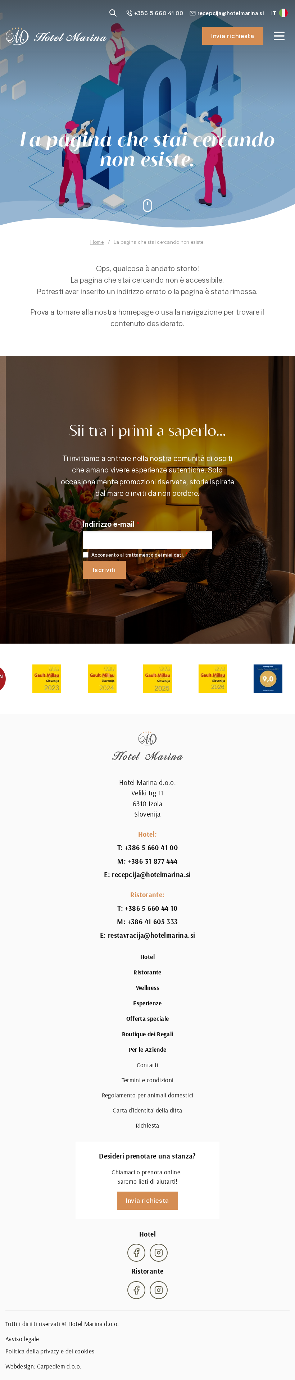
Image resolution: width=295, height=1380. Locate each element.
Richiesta (147, 1125)
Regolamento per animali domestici (147, 1095)
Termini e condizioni (148, 1080)
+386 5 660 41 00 (151, 848)
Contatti (148, 1065)
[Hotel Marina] (56, 36)
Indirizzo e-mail (109, 523)
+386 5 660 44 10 (151, 908)
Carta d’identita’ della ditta (147, 1110)
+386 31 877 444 (153, 861)
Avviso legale (22, 1339)
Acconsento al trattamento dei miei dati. (137, 555)
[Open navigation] (279, 36)
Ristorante (147, 972)
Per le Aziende (148, 1049)
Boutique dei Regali (147, 1034)
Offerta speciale (147, 1018)
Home (97, 242)
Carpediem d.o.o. (59, 1366)
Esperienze (147, 1003)
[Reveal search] (113, 13)
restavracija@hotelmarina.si (151, 935)
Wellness (147, 987)
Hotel (147, 956)
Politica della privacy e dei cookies (49, 1351)
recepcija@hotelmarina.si (151, 874)
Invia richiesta (232, 35)
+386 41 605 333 (153, 922)
